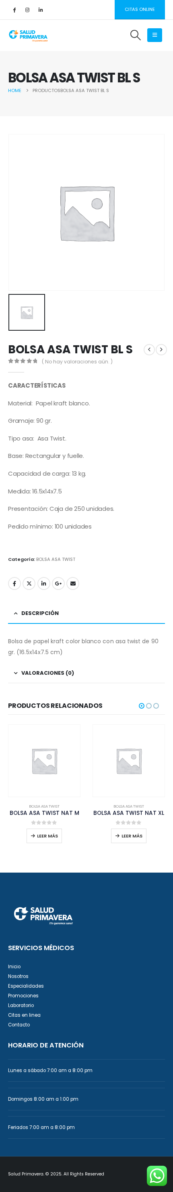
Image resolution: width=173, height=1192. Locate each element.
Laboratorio (21, 1005)
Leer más (47, 836)
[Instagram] (27, 9)
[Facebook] (14, 9)
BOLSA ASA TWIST (55, 559)
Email (72, 583)
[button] (135, 35)
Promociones (23, 996)
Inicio (14, 966)
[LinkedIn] (40, 9)
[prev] (149, 349)
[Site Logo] (28, 35)
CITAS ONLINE (140, 9)
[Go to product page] (44, 761)
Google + (58, 583)
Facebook (14, 583)
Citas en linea (24, 1015)
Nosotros (18, 976)
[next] (161, 349)
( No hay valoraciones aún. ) (77, 361)
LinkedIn (43, 583)
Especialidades (26, 986)
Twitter (29, 583)
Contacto (19, 1025)
